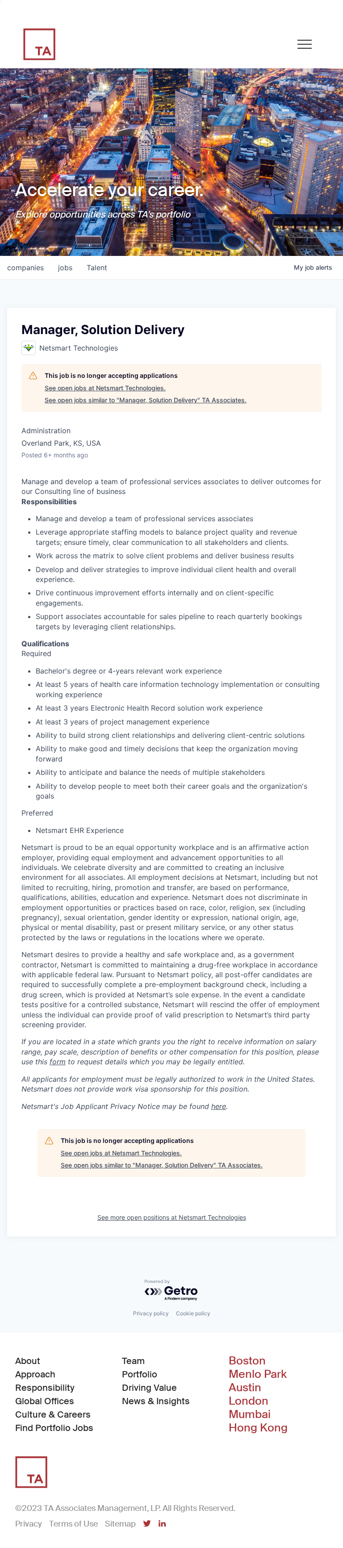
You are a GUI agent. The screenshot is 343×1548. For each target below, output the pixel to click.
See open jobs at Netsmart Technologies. (105, 388)
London (248, 1401)
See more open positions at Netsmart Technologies (171, 1217)
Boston (247, 1361)
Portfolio (139, 1374)
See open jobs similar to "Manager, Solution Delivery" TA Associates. (146, 400)
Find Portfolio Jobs (54, 1428)
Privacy (28, 1524)
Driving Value (149, 1387)
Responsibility (45, 1387)
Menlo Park (258, 1374)
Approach (35, 1374)
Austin (245, 1387)
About (27, 1361)
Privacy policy (151, 1313)
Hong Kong (258, 1428)
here (218, 1106)
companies (25, 267)
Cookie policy (193, 1313)
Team (133, 1361)
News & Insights (156, 1401)
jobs (65, 267)
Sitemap (120, 1524)
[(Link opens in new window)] (147, 1524)
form (58, 1061)
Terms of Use (73, 1524)
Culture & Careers (53, 1414)
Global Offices (44, 1401)
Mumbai (250, 1414)
